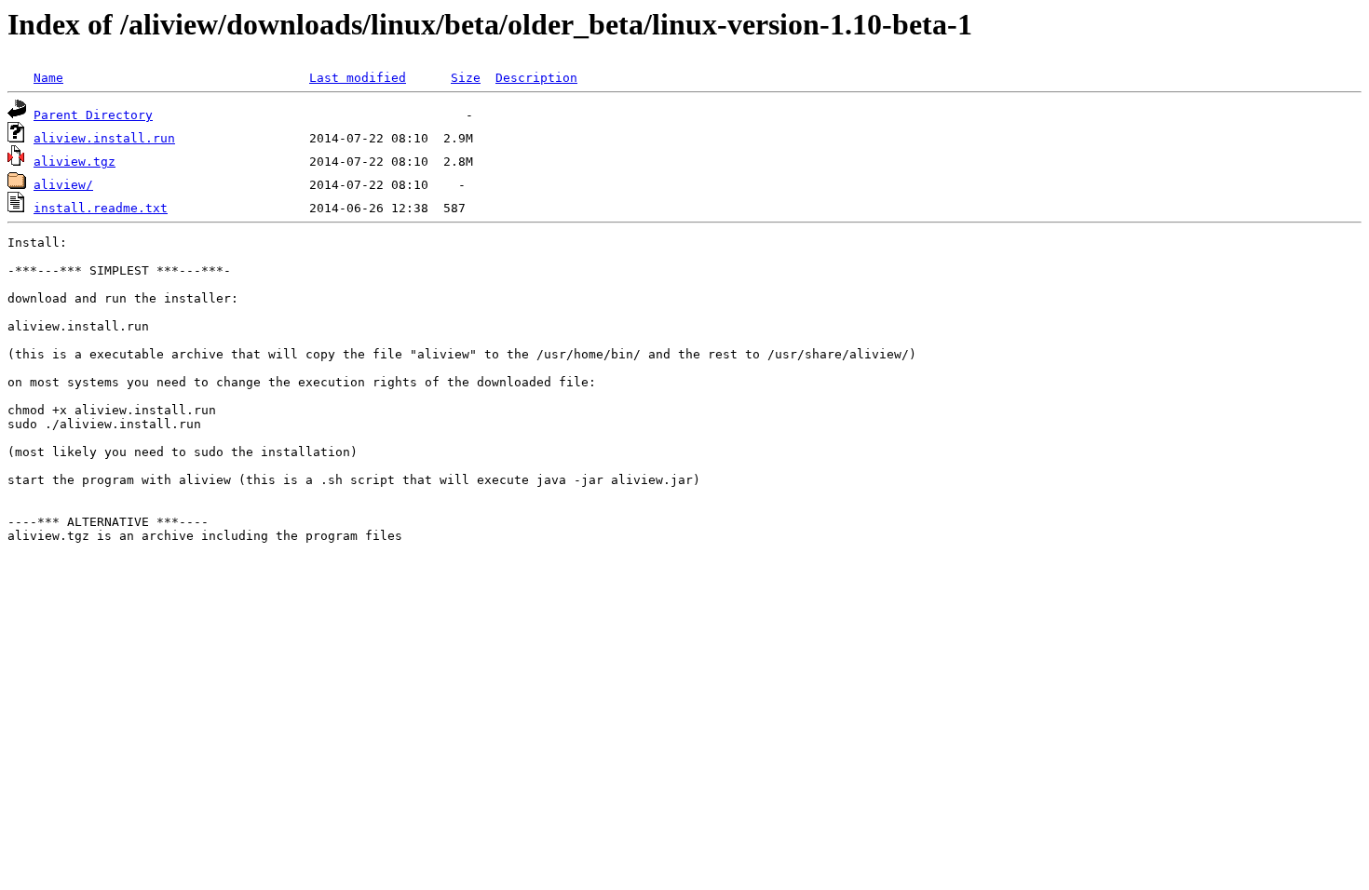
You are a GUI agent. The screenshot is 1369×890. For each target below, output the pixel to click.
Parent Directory (93, 115)
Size (466, 78)
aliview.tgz (74, 162)
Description (536, 78)
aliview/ (63, 185)
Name (48, 78)
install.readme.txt (101, 208)
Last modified (357, 78)
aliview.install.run (104, 138)
